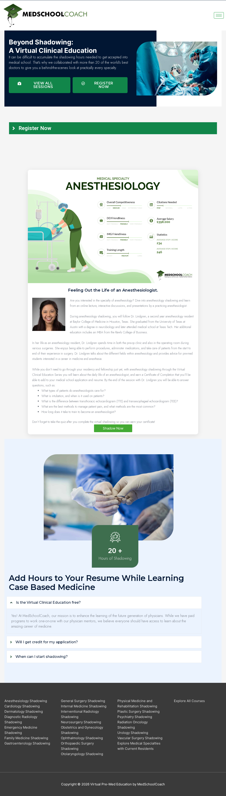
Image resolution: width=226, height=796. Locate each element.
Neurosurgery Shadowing (81, 722)
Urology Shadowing (132, 733)
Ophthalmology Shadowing (82, 738)
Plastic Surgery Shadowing (138, 711)
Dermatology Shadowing (23, 711)
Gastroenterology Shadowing (27, 743)
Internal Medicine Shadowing (83, 706)
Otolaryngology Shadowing (82, 754)
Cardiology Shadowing (22, 706)
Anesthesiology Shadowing (25, 701)
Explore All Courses (189, 701)
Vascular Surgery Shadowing (139, 738)
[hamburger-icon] (219, 15)
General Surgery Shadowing (83, 701)
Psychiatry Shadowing (134, 717)
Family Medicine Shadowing (26, 738)
